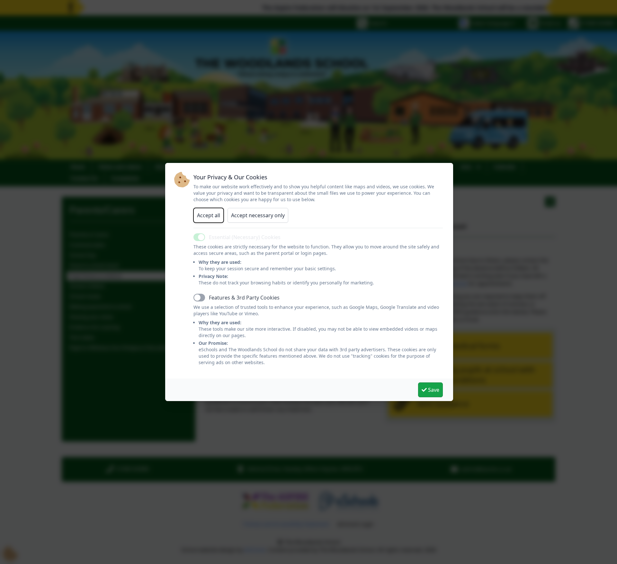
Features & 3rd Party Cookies (244, 297)
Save (433, 389)
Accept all (208, 215)
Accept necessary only (258, 215)
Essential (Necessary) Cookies (245, 237)
